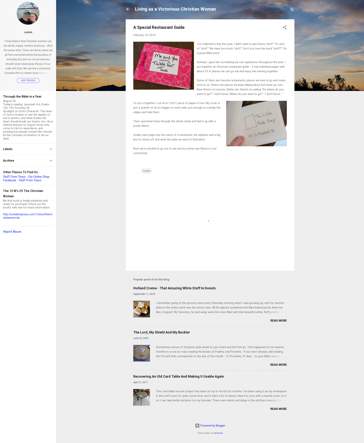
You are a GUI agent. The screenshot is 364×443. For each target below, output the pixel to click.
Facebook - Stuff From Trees (22, 180)
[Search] (292, 10)
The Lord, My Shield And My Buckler (161, 332)
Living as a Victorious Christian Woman (175, 9)
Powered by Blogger (212, 425)
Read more (278, 320)
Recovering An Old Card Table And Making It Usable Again (178, 376)
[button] (284, 28)
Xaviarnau (218, 433)
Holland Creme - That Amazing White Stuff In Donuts (174, 288)
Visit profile (28, 80)
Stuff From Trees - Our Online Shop (26, 176)
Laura (28, 32)
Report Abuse (12, 231)
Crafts (147, 171)
